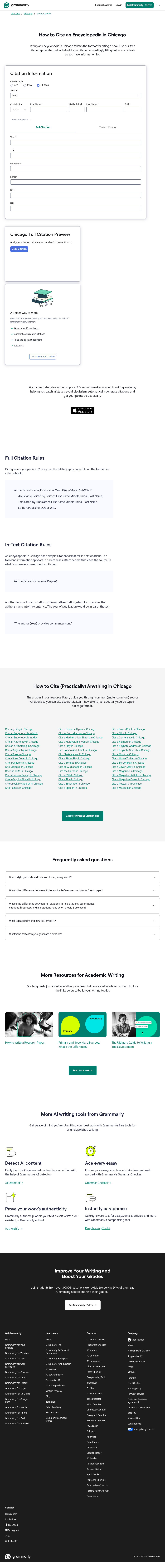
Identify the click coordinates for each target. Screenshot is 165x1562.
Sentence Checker (96, 1480)
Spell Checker (94, 1474)
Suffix (128, 104)
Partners (132, 1377)
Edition (13, 177)
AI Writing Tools (94, 1393)
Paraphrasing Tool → (97, 1228)
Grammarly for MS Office (17, 1393)
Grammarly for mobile (16, 1407)
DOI (12, 190)
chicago (28, 13)
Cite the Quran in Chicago (73, 771)
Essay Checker (94, 1372)
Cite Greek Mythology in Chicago (24, 783)
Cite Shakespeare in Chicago (74, 754)
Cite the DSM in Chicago (19, 771)
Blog (48, 1396)
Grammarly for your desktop (15, 1346)
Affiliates (132, 1372)
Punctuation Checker (97, 1485)
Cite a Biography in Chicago (21, 750)
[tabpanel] (75, 173)
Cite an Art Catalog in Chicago (22, 745)
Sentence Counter (96, 1420)
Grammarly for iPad (15, 1418)
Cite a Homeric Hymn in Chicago (76, 729)
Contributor (16, 104)
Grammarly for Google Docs (16, 1401)
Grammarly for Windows (17, 1353)
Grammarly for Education (58, 1364)
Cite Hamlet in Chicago (18, 787)
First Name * (36, 104)
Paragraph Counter (96, 1415)
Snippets (91, 1431)
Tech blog (50, 1401)
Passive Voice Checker (98, 1490)
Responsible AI (135, 1356)
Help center (11, 1514)
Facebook (13, 1525)
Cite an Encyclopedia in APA (21, 737)
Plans (48, 1339)
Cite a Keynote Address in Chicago (131, 745)
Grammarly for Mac (14, 1358)
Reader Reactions (95, 1463)
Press (130, 1367)
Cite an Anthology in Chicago (21, 741)
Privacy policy (134, 1388)
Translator (92, 1382)
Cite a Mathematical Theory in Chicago (80, 737)
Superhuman (137, 1339)
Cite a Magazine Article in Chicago (131, 775)
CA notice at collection (139, 1407)
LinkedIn (12, 1541)
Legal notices (134, 1423)
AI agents (92, 1350)
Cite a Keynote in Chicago (126, 741)
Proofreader (93, 1496)
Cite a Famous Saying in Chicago (23, 775)
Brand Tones (93, 1442)
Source (13, 90)
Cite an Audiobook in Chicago (75, 766)
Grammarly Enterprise (57, 1358)
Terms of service (136, 1394)
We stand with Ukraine (139, 1350)
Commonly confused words (56, 1419)
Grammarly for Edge (15, 1388)
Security (132, 1413)
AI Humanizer (94, 1361)
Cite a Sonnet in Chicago (72, 762)
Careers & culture (136, 1361)
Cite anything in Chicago (19, 729)
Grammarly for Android (17, 1423)
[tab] (43, 128)
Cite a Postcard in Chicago (127, 783)
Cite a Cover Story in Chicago (128, 766)
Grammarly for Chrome (17, 1372)
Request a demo (103, 5)
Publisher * (15, 163)
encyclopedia (44, 13)
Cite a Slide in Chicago (124, 733)
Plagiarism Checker (96, 1345)
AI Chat (90, 1388)
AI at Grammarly (54, 1374)
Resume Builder (94, 1469)
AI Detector (93, 1355)
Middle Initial (75, 104)
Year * (13, 137)
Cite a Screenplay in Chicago (128, 762)
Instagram (13, 1530)
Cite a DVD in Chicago (70, 775)
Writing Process (54, 1391)
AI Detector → (14, 1183)
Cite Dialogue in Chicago (19, 766)
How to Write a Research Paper (24, 1042)
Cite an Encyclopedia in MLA (21, 733)
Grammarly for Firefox (16, 1383)
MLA (29, 85)
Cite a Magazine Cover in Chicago (131, 779)
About (131, 1345)
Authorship (12, 1228)
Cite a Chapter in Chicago (19, 762)
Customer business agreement (137, 1401)
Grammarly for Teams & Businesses (57, 1352)
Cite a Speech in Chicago (72, 787)
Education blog (53, 1407)
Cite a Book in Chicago (18, 754)
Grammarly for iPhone (16, 1412)
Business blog (52, 1412)
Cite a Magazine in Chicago (127, 771)
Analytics (91, 1436)
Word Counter (94, 1404)
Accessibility (134, 1418)
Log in (119, 5)
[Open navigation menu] (158, 5)
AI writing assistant (55, 1385)
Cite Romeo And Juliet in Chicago (77, 750)
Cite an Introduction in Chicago (76, 733)
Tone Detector (94, 1399)
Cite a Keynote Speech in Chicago (131, 750)
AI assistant (51, 1369)
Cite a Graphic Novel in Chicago (23, 779)
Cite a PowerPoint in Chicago (128, 729)
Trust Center (134, 1383)
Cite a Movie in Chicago (125, 754)
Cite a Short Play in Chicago (74, 758)
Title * (13, 150)
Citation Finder (94, 1453)
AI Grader (92, 1458)
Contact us (10, 1519)
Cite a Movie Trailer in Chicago (129, 758)
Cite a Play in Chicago (70, 745)
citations (15, 13)
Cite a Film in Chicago (70, 779)
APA (16, 85)
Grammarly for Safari (15, 1377)
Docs (7, 1339)
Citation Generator (96, 1366)
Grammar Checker (96, 1183)
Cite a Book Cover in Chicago (21, 758)
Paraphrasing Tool (96, 1377)
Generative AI (53, 1380)
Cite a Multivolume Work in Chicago (78, 741)
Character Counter (96, 1409)
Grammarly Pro (53, 1345)
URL (12, 203)
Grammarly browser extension (15, 1365)
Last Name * (92, 104)
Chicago (45, 85)
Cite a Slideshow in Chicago (74, 783)
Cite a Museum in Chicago (126, 787)
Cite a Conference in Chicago (128, 737)
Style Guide (92, 1426)
